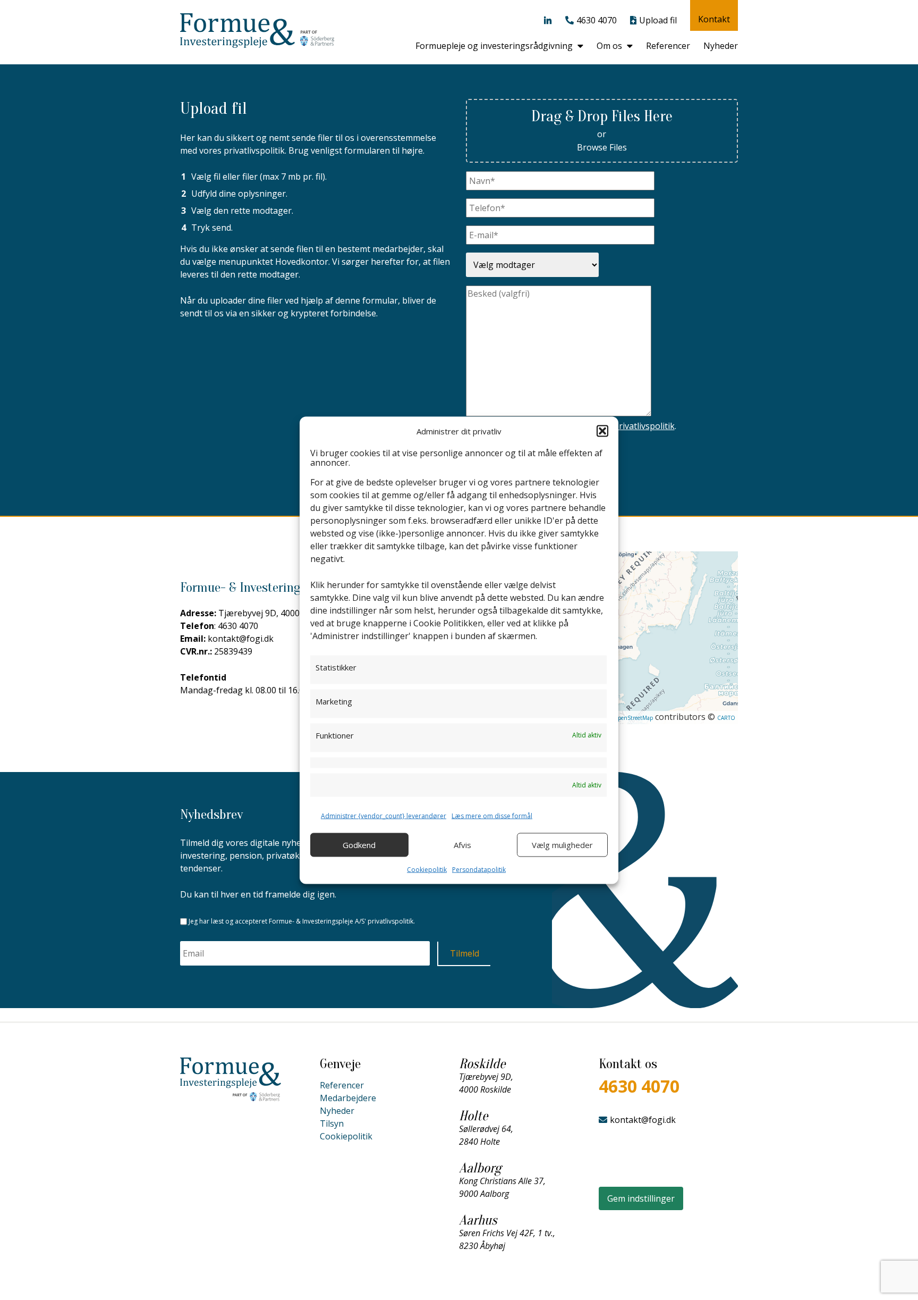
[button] (602, 430)
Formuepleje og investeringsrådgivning (494, 46)
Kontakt (714, 19)
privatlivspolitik (644, 426)
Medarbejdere (348, 1098)
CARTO (726, 718)
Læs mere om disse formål (492, 815)
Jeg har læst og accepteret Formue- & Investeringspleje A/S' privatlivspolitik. (302, 921)
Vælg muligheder (562, 845)
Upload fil (658, 20)
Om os (609, 46)
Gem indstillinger (641, 1198)
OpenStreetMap (633, 718)
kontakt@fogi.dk (643, 1120)
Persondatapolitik (479, 869)
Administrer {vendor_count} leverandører (383, 815)
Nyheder (720, 46)
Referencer (668, 46)
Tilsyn (332, 1123)
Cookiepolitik (427, 869)
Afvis (462, 845)
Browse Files (602, 147)
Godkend (359, 845)
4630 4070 (596, 20)
